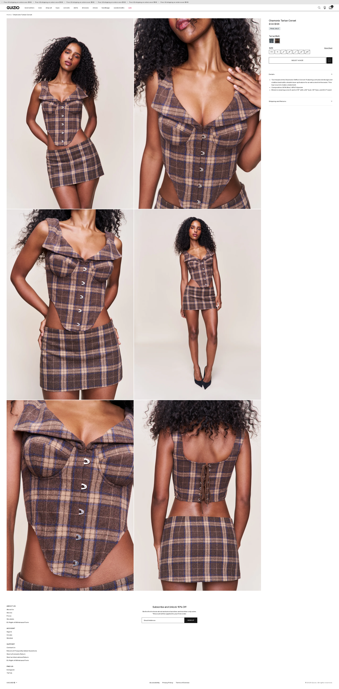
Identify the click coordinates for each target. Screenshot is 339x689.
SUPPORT (11, 644)
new (40, 8)
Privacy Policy (167, 682)
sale (130, 8)
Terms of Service (182, 682)
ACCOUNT (11, 628)
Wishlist (10, 638)
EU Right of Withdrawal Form (18, 622)
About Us (10, 609)
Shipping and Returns (277, 101)
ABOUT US (11, 606)
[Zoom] (70, 113)
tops (57, 8)
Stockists (10, 619)
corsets (66, 8)
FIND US (10, 666)
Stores (9, 613)
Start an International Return (18, 657)
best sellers (29, 8)
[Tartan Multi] (277, 40)
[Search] (319, 7)
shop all (49, 8)
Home (9, 14)
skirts (76, 8)
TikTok (9, 673)
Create (9, 635)
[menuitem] (29, 7)
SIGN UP (191, 620)
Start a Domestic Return (16, 654)
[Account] (325, 7)
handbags (106, 8)
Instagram (11, 670)
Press (9, 616)
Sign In (9, 632)
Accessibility (155, 682)
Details (272, 74)
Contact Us (11, 647)
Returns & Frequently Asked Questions (22, 651)
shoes (95, 8)
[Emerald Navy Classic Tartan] (271, 40)
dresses (85, 8)
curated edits (119, 8)
